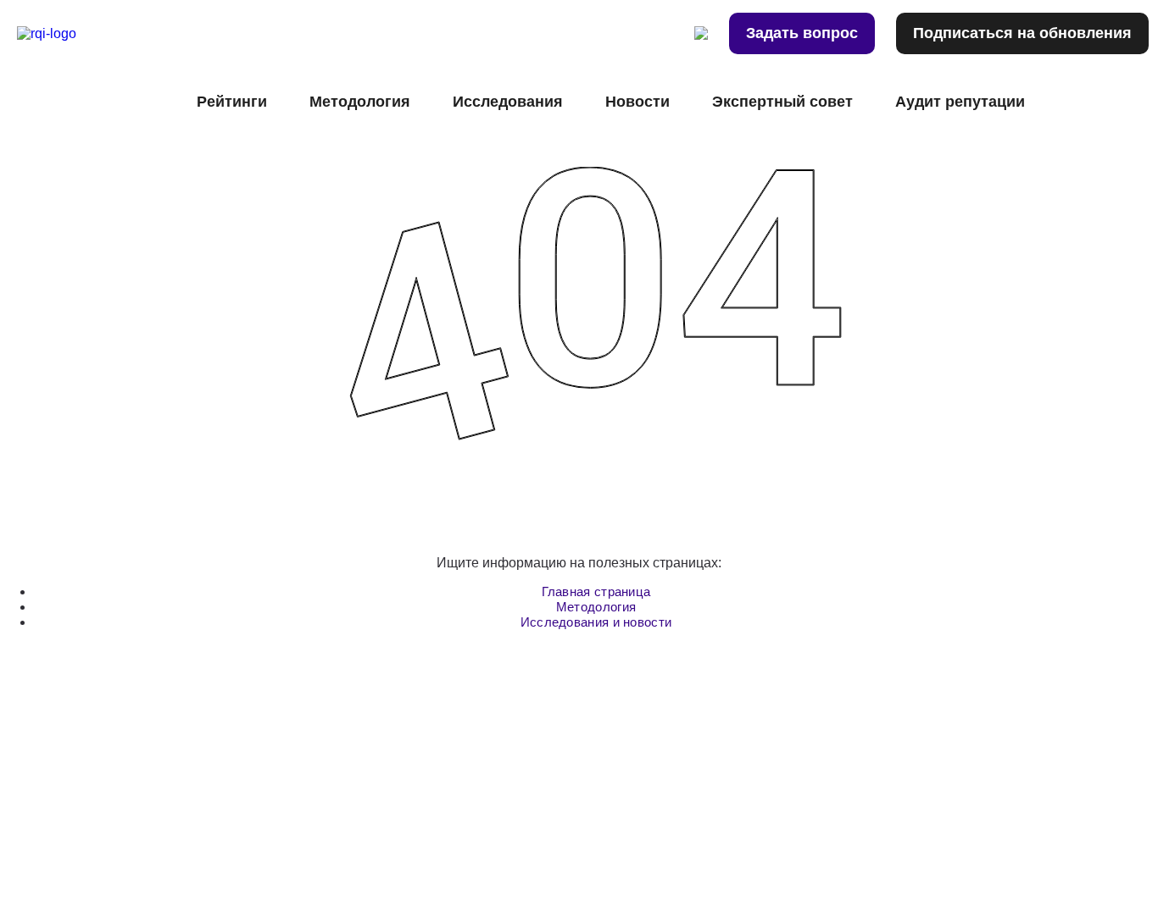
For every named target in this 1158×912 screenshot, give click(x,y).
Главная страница (596, 591)
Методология (596, 607)
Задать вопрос (802, 33)
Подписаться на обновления (1022, 33)
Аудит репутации (960, 101)
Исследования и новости (596, 622)
